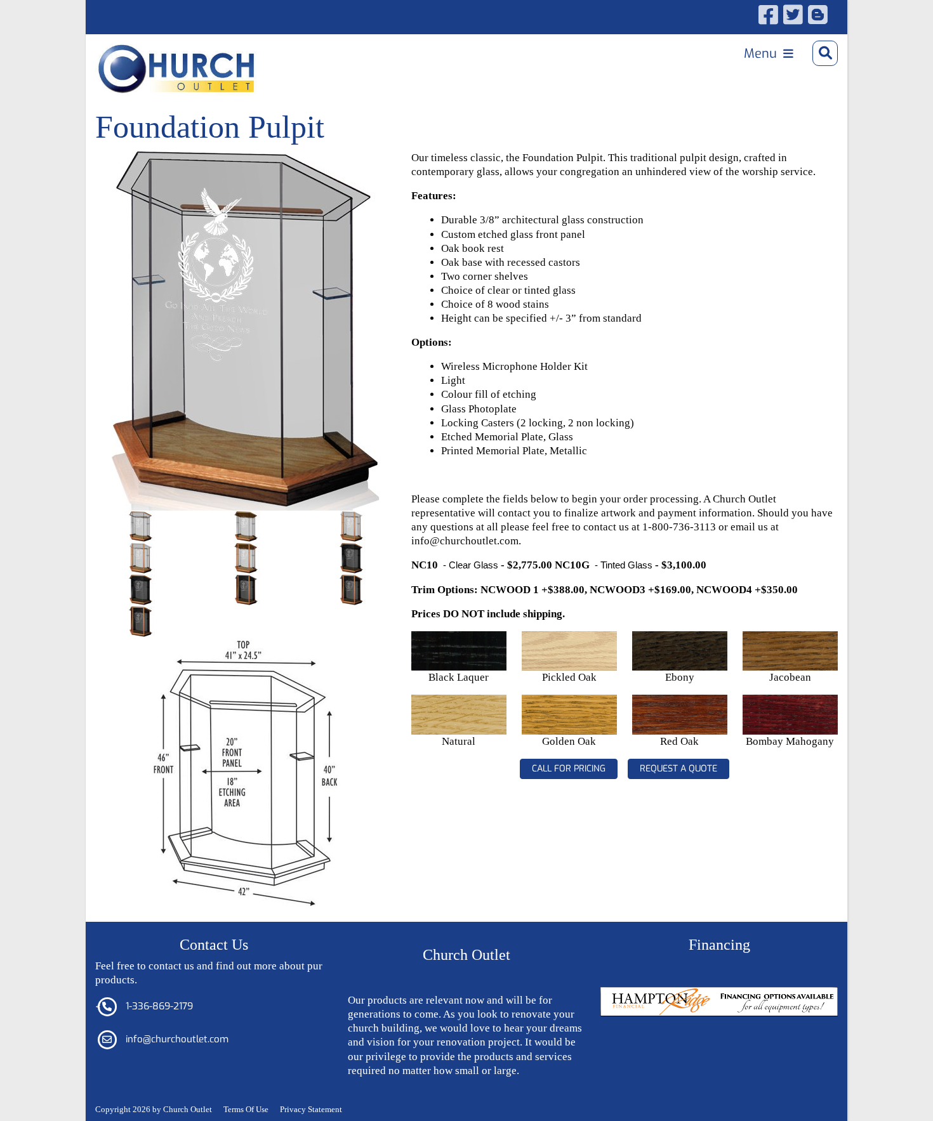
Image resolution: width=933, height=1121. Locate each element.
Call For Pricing (568, 769)
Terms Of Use (245, 1109)
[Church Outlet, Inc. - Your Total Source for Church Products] (140, 53)
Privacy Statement (311, 1109)
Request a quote (678, 769)
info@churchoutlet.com (177, 1039)
